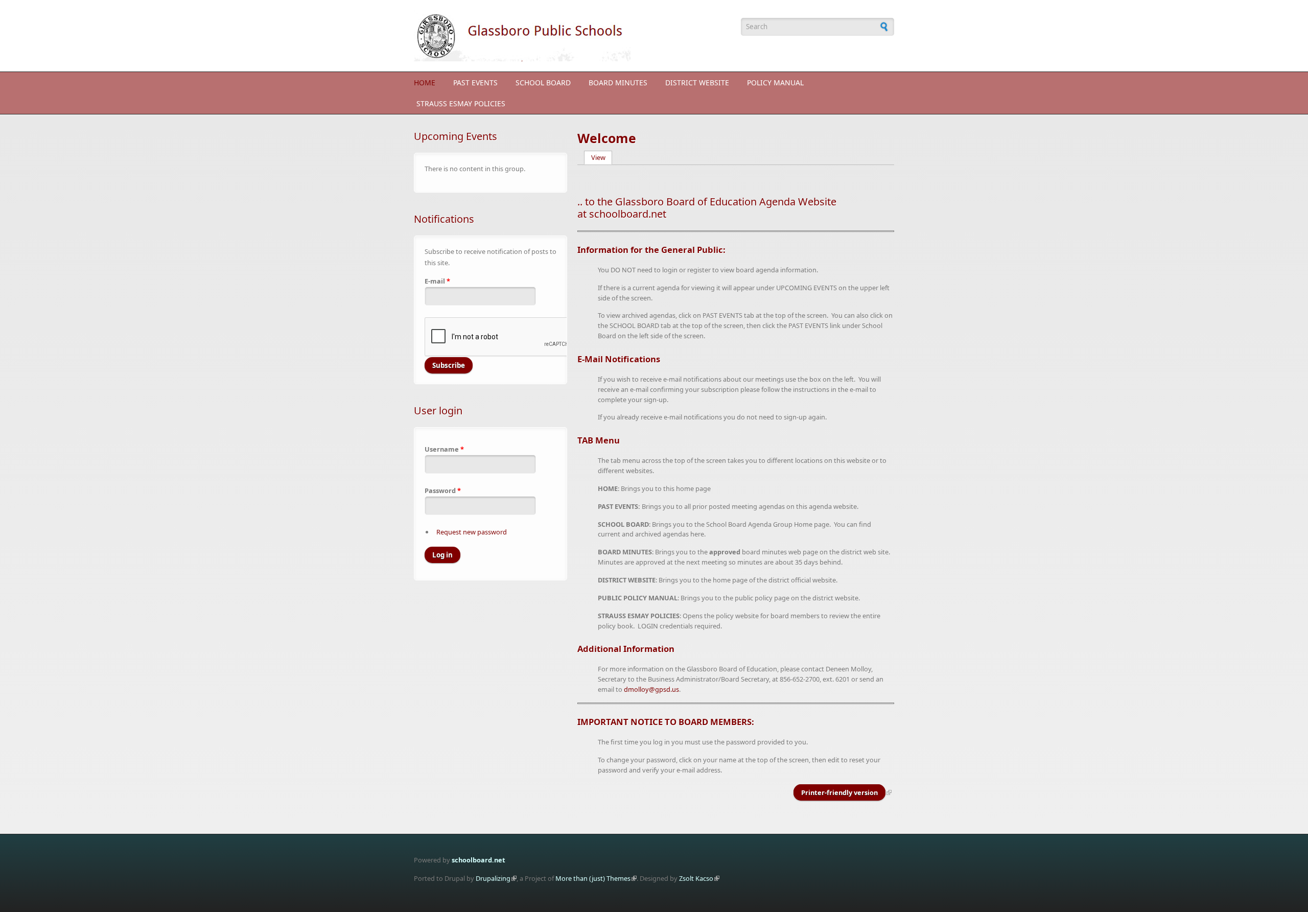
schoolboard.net (478, 859)
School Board (543, 82)
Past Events (475, 82)
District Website (697, 82)
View (602, 157)
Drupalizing (493, 878)
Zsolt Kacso (696, 878)
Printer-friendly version (839, 792)
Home (424, 82)
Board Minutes (618, 82)
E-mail (437, 281)
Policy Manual (775, 82)
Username (444, 449)
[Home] (572, 35)
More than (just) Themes (592, 878)
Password (443, 490)
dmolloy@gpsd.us (651, 689)
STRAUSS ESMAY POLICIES (460, 103)
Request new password (471, 531)
